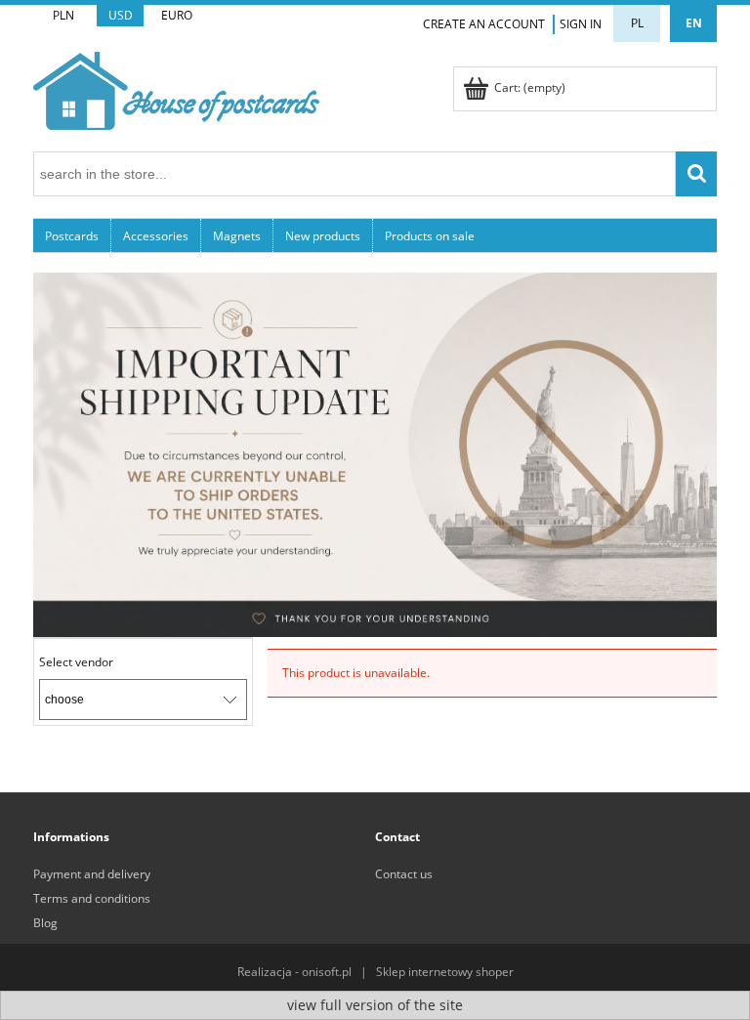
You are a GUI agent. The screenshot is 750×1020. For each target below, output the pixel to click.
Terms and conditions (91, 898)
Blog (45, 922)
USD (120, 15)
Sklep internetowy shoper (445, 971)
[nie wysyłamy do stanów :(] (375, 454)
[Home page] (176, 87)
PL (637, 23)
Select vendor (76, 662)
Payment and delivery (91, 874)
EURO (176, 15)
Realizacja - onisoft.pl (294, 971)
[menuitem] (72, 235)
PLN (63, 15)
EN (694, 23)
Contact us (404, 874)
